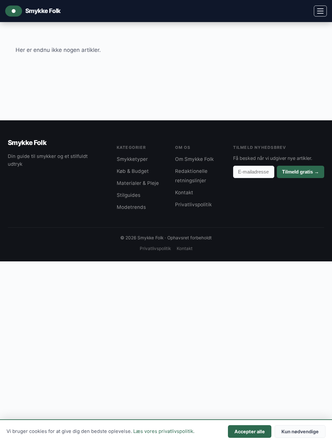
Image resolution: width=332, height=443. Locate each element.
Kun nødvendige (300, 431)
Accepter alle (249, 431)
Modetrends (131, 207)
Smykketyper (132, 159)
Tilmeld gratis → (300, 171)
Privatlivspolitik (193, 204)
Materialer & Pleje (138, 183)
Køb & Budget (133, 171)
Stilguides (128, 195)
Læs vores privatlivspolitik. (164, 431)
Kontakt (184, 192)
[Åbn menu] (320, 11)
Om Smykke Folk (194, 159)
